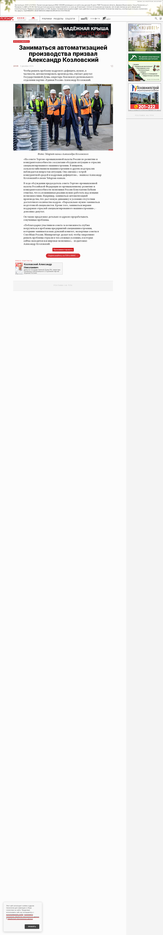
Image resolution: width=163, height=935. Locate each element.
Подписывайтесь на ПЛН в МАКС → (63, 256)
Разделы (59, 19)
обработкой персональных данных (20, 919)
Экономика (21, 41)
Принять (32, 926)
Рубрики (47, 19)
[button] (160, 18)
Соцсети (70, 19)
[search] (156, 18)
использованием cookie (14, 914)
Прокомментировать (63, 250)
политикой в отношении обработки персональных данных (22, 915)
